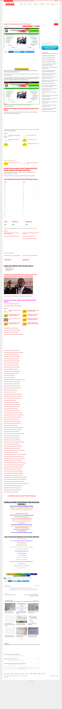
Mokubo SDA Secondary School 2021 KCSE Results (13, 396)
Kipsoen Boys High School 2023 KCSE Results (30, 238)
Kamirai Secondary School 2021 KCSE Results (12, 367)
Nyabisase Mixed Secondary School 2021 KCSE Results (13, 414)
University (35, 673)
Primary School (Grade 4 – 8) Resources (21, 565)
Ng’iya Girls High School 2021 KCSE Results (11, 406)
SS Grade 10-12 (42, 4)
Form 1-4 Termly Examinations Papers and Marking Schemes (21, 540)
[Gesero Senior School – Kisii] (25, 140)
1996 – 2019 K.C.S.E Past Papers (21, 559)
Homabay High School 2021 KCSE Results (11, 354)
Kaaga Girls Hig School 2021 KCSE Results (11, 362)
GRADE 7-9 (27, 574)
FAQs (26, 675)
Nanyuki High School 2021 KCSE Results (11, 402)
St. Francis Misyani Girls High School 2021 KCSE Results (14, 464)
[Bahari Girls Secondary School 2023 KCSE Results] (33, 607)
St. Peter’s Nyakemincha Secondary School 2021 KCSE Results (15, 479)
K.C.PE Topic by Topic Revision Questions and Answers (21, 526)
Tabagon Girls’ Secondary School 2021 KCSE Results (13, 485)
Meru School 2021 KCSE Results (9, 391)
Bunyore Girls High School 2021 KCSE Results (12, 330)
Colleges (31, 673)
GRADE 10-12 (11, 574)
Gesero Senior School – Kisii (32, 139)
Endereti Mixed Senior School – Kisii (33, 143)
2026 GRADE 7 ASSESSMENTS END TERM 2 (48, 55)
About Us (39, 673)
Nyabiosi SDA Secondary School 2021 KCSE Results (13, 412)
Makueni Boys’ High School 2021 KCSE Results (12, 385)
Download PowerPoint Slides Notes (21, 551)
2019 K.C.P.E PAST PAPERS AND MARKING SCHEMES (22, 518)
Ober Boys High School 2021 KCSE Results (11, 431)
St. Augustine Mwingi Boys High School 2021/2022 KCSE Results (15, 663)
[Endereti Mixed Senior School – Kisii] (25, 144)
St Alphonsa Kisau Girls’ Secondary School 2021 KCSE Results (15, 454)
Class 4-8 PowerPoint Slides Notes (21, 527)
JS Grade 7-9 (35, 4)
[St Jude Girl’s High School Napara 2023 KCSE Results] (21, 619)
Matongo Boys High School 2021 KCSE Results (12, 387)
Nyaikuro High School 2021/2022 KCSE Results (12, 654)
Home (21, 4)
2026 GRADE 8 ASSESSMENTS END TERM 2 (48, 57)
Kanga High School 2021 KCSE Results (11, 369)
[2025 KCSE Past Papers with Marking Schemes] (6, 136)
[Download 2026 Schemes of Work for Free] (6, 319)
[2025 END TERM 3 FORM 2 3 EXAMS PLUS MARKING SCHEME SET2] (25, 319)
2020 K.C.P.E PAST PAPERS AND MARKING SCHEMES (21, 506)
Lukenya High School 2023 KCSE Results (29, 236)
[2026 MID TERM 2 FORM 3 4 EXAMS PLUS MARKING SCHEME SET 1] (6, 315)
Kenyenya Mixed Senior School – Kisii (15, 162)
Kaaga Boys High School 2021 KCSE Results (11, 360)
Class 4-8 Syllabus (21, 523)
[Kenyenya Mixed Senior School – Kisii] (6, 163)
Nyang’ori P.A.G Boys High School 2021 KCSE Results (13, 427)
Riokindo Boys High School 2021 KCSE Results (12, 439)
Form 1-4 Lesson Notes (21, 538)
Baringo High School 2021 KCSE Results (11, 328)
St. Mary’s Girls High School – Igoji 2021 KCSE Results (13, 471)
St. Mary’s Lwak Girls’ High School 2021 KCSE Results (13, 475)
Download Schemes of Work (21, 544)
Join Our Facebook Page (22, 68)
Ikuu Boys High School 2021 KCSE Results (11, 358)
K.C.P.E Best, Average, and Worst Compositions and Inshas (21, 532)
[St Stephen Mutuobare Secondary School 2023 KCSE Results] (10, 619)
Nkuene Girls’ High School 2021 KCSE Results (12, 410)
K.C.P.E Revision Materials (21, 530)
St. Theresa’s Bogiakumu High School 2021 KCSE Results (14, 481)
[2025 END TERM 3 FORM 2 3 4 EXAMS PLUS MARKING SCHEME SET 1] (6, 324)
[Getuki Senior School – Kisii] (25, 136)
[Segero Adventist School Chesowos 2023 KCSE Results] (10, 631)
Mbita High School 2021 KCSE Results (10, 389)
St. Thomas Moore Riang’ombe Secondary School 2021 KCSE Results (16, 483)
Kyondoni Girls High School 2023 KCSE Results (30, 255)
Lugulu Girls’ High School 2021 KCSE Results (12, 383)
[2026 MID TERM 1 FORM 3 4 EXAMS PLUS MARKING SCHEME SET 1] (25, 315)
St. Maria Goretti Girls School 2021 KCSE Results (12, 468)
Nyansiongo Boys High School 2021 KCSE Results (13, 429)
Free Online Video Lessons (22, 542)
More (53, 4)
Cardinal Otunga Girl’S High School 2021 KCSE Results (13, 334)
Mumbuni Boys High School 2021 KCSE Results (12, 398)
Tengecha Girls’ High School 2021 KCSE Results (12, 489)
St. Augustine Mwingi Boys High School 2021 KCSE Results (14, 458)
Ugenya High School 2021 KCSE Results (11, 491)
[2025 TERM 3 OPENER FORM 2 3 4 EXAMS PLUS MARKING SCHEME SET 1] (25, 324)
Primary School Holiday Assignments (21, 516)
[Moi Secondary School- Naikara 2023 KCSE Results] (10, 607)
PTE (28, 575)
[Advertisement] (31, 14)
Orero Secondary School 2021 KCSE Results (11, 435)
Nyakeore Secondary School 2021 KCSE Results (12, 421)
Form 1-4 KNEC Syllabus (21, 555)
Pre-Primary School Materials (21, 567)
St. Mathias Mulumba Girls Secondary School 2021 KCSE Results (15, 477)
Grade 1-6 (30, 4)
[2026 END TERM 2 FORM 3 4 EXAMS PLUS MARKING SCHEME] (25, 311)
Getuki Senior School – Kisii (31, 135)
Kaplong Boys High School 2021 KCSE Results (12, 371)
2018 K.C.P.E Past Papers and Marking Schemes (21, 509)
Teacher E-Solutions (55, 675)
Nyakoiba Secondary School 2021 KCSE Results (12, 423)
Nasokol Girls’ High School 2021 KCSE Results (12, 404)
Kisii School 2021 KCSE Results (9, 375)
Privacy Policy (23, 675)
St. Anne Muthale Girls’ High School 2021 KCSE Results (13, 456)
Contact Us (43, 673)
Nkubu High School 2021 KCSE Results (11, 408)
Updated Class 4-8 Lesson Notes (22, 513)
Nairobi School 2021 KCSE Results (10, 400)
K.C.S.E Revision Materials (21, 553)
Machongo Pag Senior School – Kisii (10, 160)
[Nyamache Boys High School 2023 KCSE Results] (21, 631)
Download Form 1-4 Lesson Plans (22, 557)
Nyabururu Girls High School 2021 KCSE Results (12, 416)
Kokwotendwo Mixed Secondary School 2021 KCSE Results (14, 379)
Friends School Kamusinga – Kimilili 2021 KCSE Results (13, 352)
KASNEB (24, 575)
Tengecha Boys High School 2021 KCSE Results (12, 487)
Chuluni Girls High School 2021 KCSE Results (12, 350)
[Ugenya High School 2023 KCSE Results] (33, 619)
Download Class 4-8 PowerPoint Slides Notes (21, 529)
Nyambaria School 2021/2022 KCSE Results (11, 658)
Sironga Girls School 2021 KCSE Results (11, 452)
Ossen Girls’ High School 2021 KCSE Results (11, 437)
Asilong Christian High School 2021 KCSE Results (12, 305)
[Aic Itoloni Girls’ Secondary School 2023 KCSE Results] (33, 631)
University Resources (22, 563)
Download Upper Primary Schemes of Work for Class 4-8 (21, 524)
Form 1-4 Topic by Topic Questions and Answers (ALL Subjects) (21, 547)
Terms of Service (18, 675)
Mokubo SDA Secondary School (7, 579)
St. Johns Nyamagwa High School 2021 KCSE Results (13, 466)
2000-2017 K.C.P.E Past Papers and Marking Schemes (21, 508)
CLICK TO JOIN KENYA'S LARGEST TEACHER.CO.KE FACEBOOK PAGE (50, 47)
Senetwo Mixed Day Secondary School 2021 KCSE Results (14, 450)
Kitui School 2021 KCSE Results (9, 377)
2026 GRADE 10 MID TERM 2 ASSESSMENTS (48, 83)
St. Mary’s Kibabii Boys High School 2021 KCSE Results (13, 473)
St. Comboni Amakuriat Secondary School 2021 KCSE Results (15, 462)
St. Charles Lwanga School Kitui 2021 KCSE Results (13, 460)
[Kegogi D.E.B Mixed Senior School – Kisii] (6, 140)
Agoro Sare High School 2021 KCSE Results (11, 303)
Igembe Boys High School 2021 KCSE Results (12, 356)
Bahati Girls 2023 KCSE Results (9, 253)
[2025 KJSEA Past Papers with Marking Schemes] (6, 311)
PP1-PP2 (25, 4)
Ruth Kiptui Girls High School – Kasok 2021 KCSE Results (14, 441)
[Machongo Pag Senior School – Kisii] (6, 144)
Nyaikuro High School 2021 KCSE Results (11, 419)
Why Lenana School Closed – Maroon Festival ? (49, 111)
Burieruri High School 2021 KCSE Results (11, 332)
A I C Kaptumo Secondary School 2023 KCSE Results (12, 255)
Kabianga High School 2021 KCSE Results (11, 364)
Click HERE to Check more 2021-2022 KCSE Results (22, 496)
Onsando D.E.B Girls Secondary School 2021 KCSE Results (14, 433)
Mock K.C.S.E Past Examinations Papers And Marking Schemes (21, 561)
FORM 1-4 (19, 574)
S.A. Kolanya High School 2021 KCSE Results (12, 444)
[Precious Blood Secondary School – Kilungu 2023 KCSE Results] (21, 607)
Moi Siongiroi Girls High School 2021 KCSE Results (13, 394)
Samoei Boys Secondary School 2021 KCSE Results (13, 446)
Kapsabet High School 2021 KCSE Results (11, 373)
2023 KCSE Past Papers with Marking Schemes (11, 236)
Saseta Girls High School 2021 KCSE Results (11, 448)
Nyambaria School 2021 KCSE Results (10, 425)
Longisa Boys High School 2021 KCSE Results (12, 381)
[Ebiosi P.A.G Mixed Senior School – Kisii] (25, 163)
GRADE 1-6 (33, 574)
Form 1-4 (48, 4)
